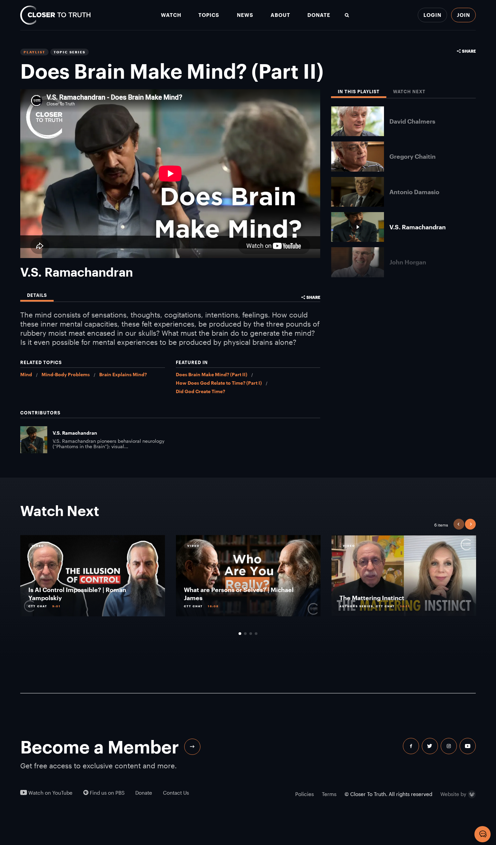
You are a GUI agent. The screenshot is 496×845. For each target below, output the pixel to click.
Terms (329, 794)
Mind (26, 374)
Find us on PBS (106, 793)
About (280, 15)
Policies (304, 794)
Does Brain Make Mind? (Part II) (211, 374)
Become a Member (99, 747)
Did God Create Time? (200, 391)
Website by (453, 794)
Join (463, 15)
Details (37, 295)
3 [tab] (250, 633)
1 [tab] (240, 633)
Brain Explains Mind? (123, 374)
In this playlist (359, 91)
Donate (318, 15)
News (245, 15)
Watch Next (409, 91)
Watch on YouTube (50, 793)
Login (432, 15)
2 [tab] (245, 633)
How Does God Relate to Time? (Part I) (219, 383)
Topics (208, 15)
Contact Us (176, 793)
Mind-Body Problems (66, 374)
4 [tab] (256, 633)
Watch (171, 15)
